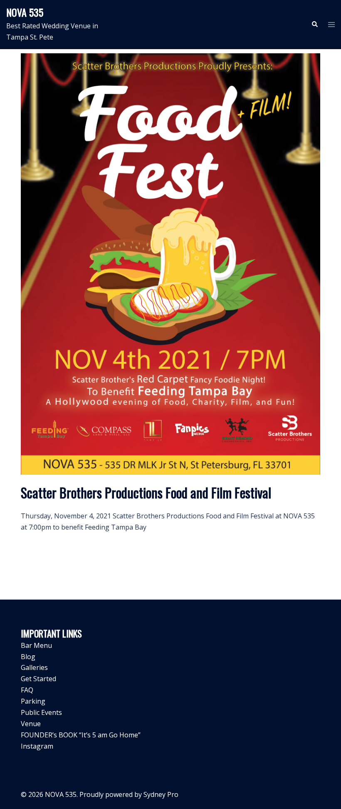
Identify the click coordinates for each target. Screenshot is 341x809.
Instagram (37, 746)
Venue (31, 723)
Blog (28, 656)
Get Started (38, 678)
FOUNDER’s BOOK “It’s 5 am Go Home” (81, 734)
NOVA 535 (24, 12)
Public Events (41, 712)
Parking (33, 701)
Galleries (34, 667)
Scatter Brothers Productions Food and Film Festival (146, 492)
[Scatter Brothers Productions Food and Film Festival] (170, 263)
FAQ (27, 689)
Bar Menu (36, 645)
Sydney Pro (160, 794)
